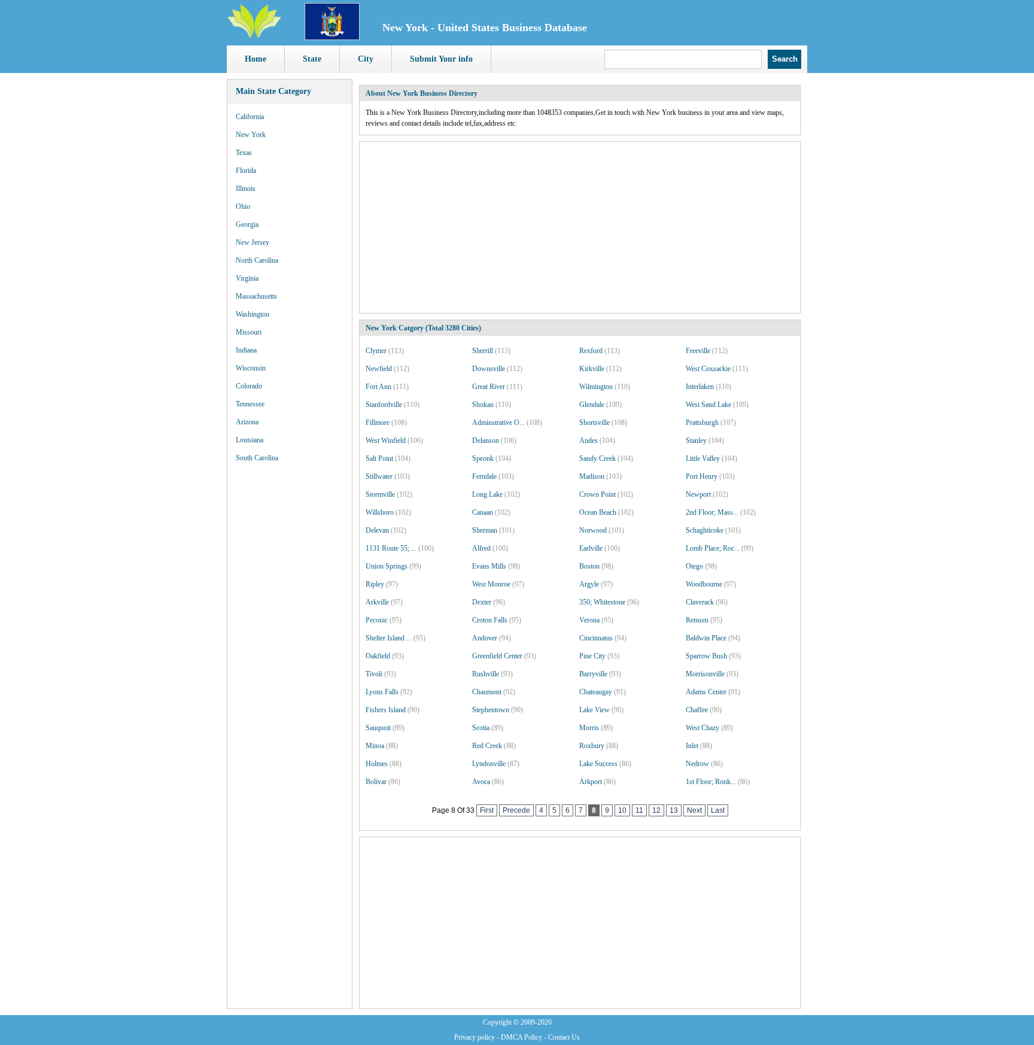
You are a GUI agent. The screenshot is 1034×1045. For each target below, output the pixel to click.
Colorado (249, 386)
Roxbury (591, 746)
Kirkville (591, 368)
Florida (246, 170)
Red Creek (487, 746)
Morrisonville (705, 674)
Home (255, 58)
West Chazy (702, 728)
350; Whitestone (602, 602)
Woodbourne (704, 584)
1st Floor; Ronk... (711, 781)
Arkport (590, 781)
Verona (589, 620)
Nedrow (697, 764)
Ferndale (484, 476)
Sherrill (482, 351)
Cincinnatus (596, 638)
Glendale (591, 404)
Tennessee (250, 404)
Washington (252, 314)
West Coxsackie (708, 368)
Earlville (591, 548)
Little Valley (703, 458)
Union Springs (386, 566)
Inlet (692, 746)
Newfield (379, 368)
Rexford (591, 351)
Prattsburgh (702, 422)
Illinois (246, 188)
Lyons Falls (382, 692)
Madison (591, 476)
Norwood (593, 530)
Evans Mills (489, 566)
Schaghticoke (704, 530)
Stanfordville (384, 404)
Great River (488, 386)
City (365, 58)
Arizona (247, 422)
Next (694, 810)
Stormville (380, 494)
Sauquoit (378, 728)
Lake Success (598, 764)
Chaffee (697, 710)
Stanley (696, 440)
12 (656, 810)
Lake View (594, 710)
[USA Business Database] (254, 36)
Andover (484, 638)
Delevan (377, 530)
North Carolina (257, 260)
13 (674, 810)
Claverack (700, 602)
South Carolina (257, 458)
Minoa (375, 746)
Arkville (377, 602)
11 (639, 810)
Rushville (485, 674)
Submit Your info (441, 58)
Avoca (481, 781)
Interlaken (700, 386)
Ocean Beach (597, 512)
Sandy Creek (597, 458)
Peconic (377, 620)
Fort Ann (378, 386)
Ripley (375, 584)
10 (622, 810)
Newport (698, 494)
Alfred (481, 548)
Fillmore (378, 422)
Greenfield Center (497, 656)
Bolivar (376, 781)
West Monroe (491, 584)
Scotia (480, 728)
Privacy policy (474, 1037)
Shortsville (594, 422)
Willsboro (380, 512)
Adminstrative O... (498, 422)
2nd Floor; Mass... (712, 512)
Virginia (247, 278)
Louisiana (249, 440)
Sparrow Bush (706, 656)
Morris (589, 728)
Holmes (377, 764)
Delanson (485, 440)
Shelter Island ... (389, 638)
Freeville (698, 351)
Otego (694, 566)
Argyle (589, 584)
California (250, 117)
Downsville (488, 368)
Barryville (593, 674)
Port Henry (701, 476)
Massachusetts (256, 296)
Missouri (248, 332)
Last (718, 810)
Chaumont (486, 692)
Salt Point (379, 458)
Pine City (592, 656)
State (312, 58)
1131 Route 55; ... (391, 548)
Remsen (697, 620)
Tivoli (374, 674)
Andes (588, 440)
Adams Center (706, 692)
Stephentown (490, 710)
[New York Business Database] (332, 38)
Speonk (483, 458)
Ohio (243, 206)
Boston (589, 566)
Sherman (484, 530)
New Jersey (252, 242)
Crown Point (597, 494)
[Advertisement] (289, 652)
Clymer (376, 351)
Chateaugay (595, 692)
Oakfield (378, 656)
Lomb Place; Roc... (713, 548)
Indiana (246, 350)
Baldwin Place (706, 638)
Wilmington (596, 386)
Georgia (247, 224)
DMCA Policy (521, 1037)
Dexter (481, 602)
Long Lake (487, 494)
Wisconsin (251, 368)
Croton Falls (489, 620)
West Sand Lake (708, 404)
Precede (516, 810)
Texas (244, 152)
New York (251, 134)
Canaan (482, 512)
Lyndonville (489, 764)
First (487, 810)
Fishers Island (386, 710)
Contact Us (564, 1037)
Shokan (483, 404)
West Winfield (386, 440)
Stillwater (379, 476)
